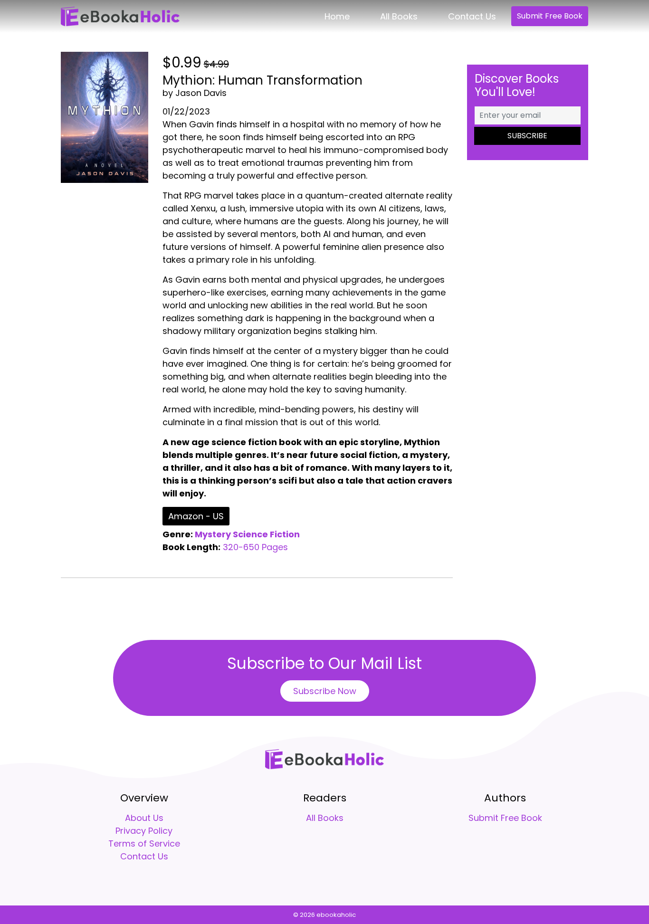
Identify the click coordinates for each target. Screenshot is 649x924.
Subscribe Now (324, 691)
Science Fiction (266, 534)
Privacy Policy (143, 831)
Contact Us (472, 16)
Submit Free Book (549, 15)
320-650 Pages (255, 547)
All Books (399, 16)
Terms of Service (144, 843)
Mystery (213, 534)
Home (337, 16)
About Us (144, 818)
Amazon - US (196, 516)
